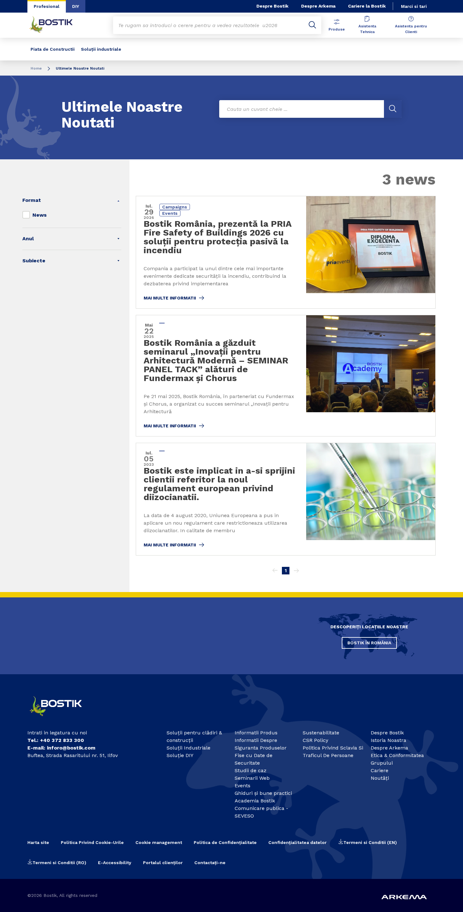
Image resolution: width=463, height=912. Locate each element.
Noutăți (380, 778)
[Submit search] (312, 25)
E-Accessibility (114, 862)
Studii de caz (250, 770)
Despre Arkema (318, 6)
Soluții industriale (101, 49)
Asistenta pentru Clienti (411, 29)
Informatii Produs (256, 733)
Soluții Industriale (188, 748)
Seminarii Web (252, 778)
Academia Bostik (255, 801)
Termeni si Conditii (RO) (59, 862)
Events (242, 786)
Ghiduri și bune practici (263, 793)
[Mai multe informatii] (285, 252)
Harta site (38, 842)
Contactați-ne (210, 862)
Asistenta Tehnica (367, 29)
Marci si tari (414, 6)
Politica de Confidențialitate (225, 842)
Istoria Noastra (388, 740)
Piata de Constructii (53, 49)
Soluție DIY (180, 755)
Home (36, 68)
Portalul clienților (163, 862)
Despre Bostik (272, 6)
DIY (75, 6)
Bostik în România (369, 642)
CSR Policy (315, 740)
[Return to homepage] (55, 25)
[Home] (61, 719)
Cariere (379, 770)
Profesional (47, 6)
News (39, 215)
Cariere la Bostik (367, 6)
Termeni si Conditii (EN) (370, 842)
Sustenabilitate (321, 733)
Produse (337, 29)
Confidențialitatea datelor (297, 842)
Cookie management (158, 842)
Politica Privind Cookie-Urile (92, 842)
